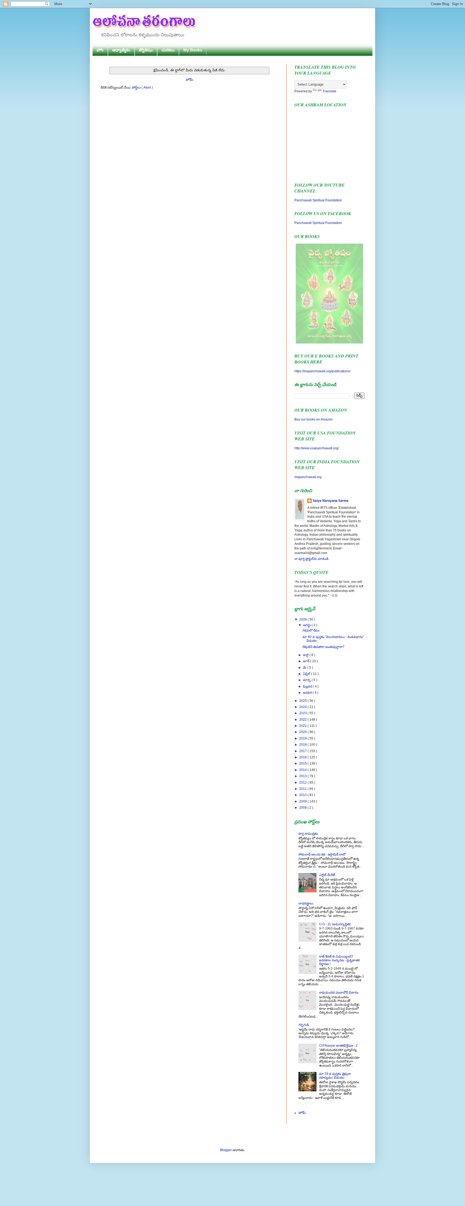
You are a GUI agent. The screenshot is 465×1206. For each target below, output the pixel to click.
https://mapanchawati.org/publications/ (322, 371)
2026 (303, 619)
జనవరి (308, 693)
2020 (303, 732)
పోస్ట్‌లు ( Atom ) (142, 87)
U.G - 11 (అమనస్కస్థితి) (335, 924)
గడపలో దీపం (310, 630)
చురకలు (168, 50)
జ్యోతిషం (146, 50)
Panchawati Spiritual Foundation (318, 200)
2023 (303, 713)
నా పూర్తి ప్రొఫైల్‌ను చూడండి (311, 559)
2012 (303, 782)
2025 (303, 701)
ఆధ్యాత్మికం (121, 50)
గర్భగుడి (303, 1025)
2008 (303, 807)
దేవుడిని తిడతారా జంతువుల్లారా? (323, 647)
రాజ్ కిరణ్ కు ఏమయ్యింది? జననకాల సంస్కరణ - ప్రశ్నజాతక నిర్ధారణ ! (339, 960)
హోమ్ (189, 80)
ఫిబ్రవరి (308, 686)
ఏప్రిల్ (307, 674)
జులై (306, 655)
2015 (303, 763)
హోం (100, 50)
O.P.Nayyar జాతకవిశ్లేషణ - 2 (338, 1045)
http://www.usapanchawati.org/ (316, 448)
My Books (192, 50)
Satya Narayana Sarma (330, 501)
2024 (303, 707)
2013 (303, 776)
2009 (303, 801)
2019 (303, 738)
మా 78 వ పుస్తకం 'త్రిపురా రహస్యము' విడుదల (335, 1075)
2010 (303, 795)
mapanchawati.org (308, 477)
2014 (303, 770)
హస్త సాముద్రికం (308, 834)
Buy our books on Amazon (313, 419)
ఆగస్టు (307, 625)
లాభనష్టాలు (305, 903)
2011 (303, 789)
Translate (329, 91)
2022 (303, 719)
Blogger (226, 1150)
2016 (303, 757)
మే (305, 667)
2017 (303, 751)
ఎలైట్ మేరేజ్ (327, 875)
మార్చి (307, 680)
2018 (303, 744)
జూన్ (306, 661)
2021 (303, 726)
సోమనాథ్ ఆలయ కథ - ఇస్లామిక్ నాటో (322, 854)
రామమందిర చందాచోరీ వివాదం (338, 992)
